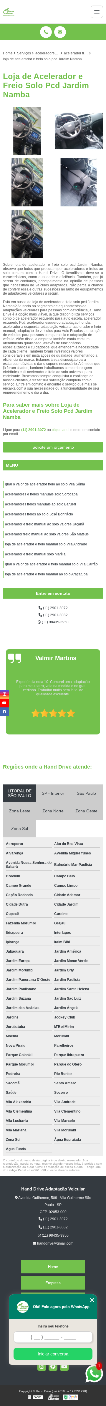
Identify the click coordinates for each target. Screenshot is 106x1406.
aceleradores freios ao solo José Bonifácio (39, 514)
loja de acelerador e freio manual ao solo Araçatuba (47, 574)
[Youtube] (64, 1366)
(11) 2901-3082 (55, 615)
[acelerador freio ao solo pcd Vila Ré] (27, 182)
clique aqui (60, 430)
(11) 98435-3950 (55, 622)
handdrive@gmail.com (54, 1243)
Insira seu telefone (53, 1326)
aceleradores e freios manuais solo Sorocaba (41, 494)
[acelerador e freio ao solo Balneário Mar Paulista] (27, 131)
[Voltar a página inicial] (9, 12)
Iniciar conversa (53, 1353)
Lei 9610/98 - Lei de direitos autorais (54, 1170)
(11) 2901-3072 (34, 430)
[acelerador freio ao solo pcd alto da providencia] (27, 234)
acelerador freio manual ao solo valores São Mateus (47, 534)
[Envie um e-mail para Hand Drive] (60, 32)
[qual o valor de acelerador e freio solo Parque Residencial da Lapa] (78, 131)
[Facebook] (53, 1366)
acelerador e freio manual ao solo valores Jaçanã (44, 524)
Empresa (53, 1283)
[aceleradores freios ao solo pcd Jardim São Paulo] (78, 182)
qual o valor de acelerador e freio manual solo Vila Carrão (51, 564)
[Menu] (97, 12)
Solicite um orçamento (53, 447)
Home (53, 1267)
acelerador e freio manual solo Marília (36, 554)
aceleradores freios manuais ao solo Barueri (41, 504)
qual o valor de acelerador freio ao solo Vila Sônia (45, 484)
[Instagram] (41, 1366)
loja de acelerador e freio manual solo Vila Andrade (46, 544)
